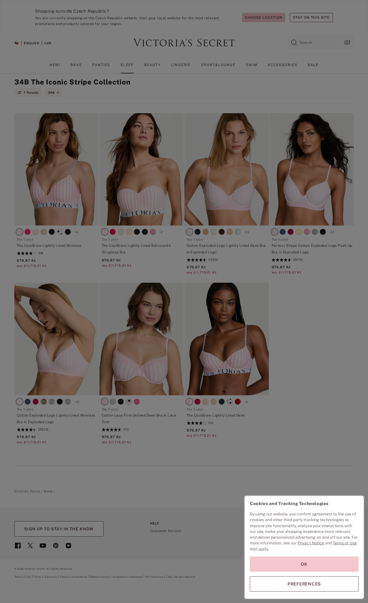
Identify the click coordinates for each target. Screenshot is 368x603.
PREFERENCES (304, 583)
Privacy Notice (311, 543)
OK (304, 564)
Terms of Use (345, 543)
